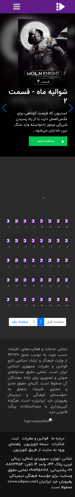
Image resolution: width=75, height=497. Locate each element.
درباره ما (57, 438)
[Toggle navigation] (17, 6)
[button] (43, 198)
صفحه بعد (19, 322)
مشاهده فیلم (45, 141)
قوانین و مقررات (35, 438)
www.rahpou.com (23, 481)
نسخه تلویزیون (36, 444)
